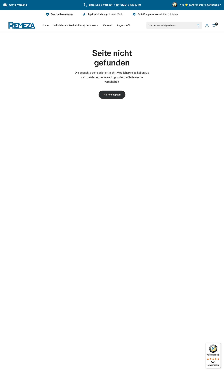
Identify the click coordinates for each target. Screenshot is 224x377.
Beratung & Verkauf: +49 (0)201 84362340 (115, 4)
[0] (213, 25)
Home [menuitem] (45, 25)
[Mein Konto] (207, 25)
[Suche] (198, 25)
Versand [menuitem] (107, 25)
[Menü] (219, 345)
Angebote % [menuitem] (123, 25)
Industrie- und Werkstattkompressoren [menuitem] (74, 25)
